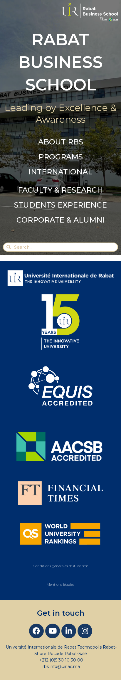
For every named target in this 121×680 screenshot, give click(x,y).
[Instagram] (85, 631)
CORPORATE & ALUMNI (60, 220)
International (60, 171)
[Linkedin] (68, 631)
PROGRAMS (60, 156)
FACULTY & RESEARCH (60, 190)
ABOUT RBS (60, 141)
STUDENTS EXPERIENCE (60, 205)
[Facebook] (36, 631)
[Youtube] (52, 631)
